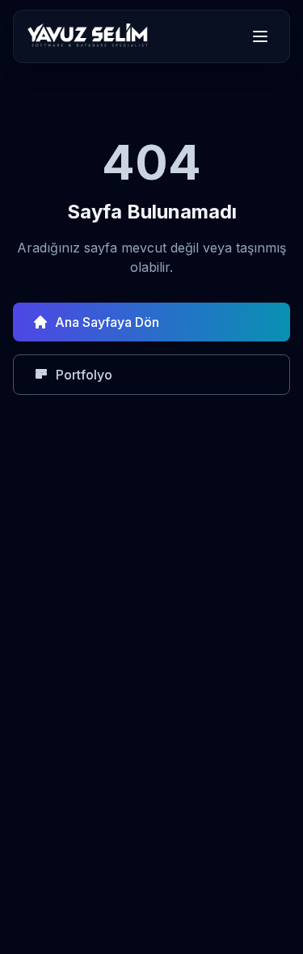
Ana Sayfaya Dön (107, 322)
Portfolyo (84, 375)
